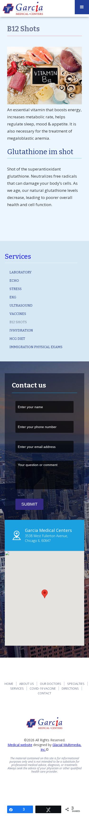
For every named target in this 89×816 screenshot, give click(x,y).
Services (18, 256)
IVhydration (21, 330)
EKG (12, 297)
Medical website (20, 744)
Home (9, 684)
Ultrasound (21, 306)
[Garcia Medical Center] (23, 8)
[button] (45, 594)
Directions (70, 688)
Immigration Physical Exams (35, 347)
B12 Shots (18, 322)
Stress (15, 289)
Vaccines (17, 314)
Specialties (75, 684)
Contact (44, 693)
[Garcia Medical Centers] (44, 723)
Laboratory (20, 272)
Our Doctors (50, 684)
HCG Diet (17, 339)
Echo (14, 281)
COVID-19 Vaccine (43, 688)
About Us (26, 684)
